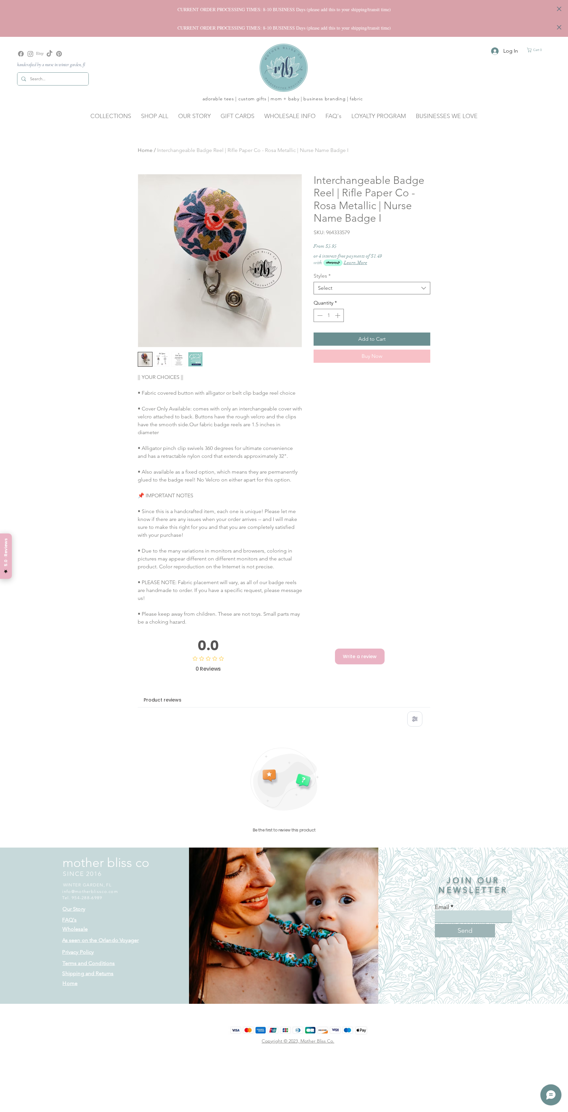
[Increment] (338, 315)
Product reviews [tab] (162, 700)
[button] (536, 50)
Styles (322, 276)
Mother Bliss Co (316, 1041)
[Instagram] (30, 54)
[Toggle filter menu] (414, 719)
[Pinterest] (59, 54)
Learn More (355, 262)
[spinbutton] (329, 315)
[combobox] (372, 288)
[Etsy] (40, 54)
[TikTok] (49, 54)
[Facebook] (21, 54)
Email (442, 907)
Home (145, 150)
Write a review (360, 656)
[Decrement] (319, 315)
